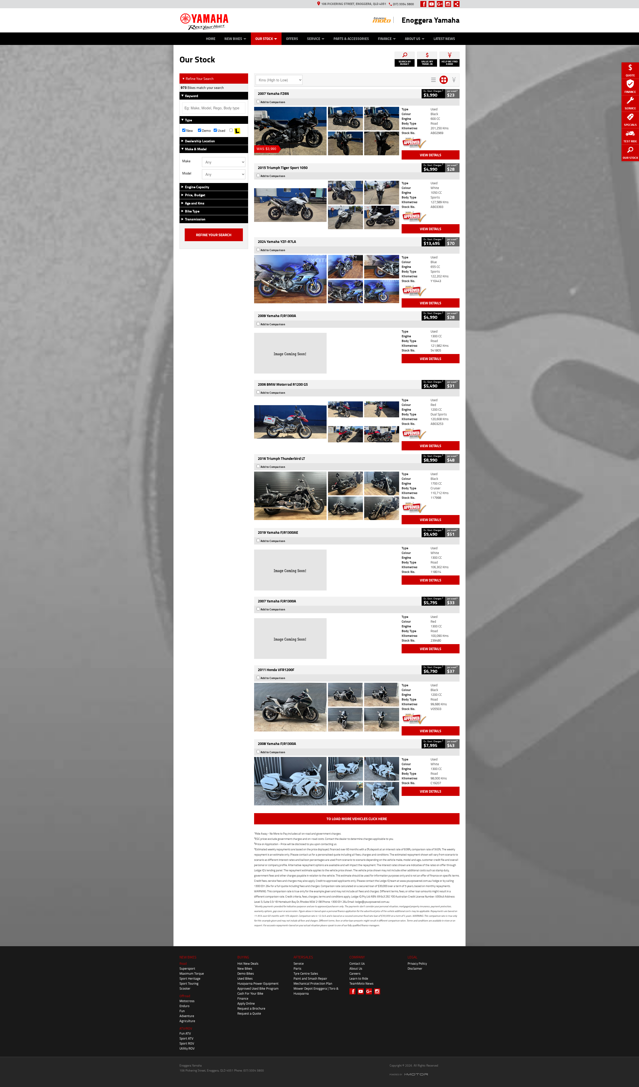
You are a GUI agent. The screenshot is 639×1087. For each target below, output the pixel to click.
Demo (206, 130)
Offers (292, 38)
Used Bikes (245, 978)
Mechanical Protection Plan (313, 983)
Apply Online (246, 1003)
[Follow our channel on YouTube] (433, 4)
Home (210, 38)
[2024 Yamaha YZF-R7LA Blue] (326, 279)
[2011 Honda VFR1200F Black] (326, 707)
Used (221, 130)
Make (186, 161)
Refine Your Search (198, 78)
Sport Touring (188, 983)
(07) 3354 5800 (403, 3)
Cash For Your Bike (250, 993)
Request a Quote (249, 1013)
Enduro (184, 1005)
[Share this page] (455, 4)
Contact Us (357, 963)
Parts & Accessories (351, 38)
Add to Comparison (273, 102)
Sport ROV (186, 1043)
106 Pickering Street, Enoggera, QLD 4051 (353, 3)
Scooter (184, 988)
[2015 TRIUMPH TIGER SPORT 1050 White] (326, 205)
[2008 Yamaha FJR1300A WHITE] (326, 781)
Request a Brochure (251, 1008)
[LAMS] (237, 130)
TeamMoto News (361, 983)
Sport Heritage (189, 978)
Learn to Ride (358, 978)
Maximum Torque (191, 973)
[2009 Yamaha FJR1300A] (326, 353)
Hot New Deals (247, 963)
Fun (182, 1010)
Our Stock (264, 38)
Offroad (184, 995)
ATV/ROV (185, 1028)
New (189, 130)
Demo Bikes (245, 973)
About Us (412, 38)
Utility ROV (187, 1048)
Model (186, 173)
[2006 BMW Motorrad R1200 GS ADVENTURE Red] (326, 422)
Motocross (186, 1000)
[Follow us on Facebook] (424, 4)
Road (183, 963)
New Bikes (233, 38)
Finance (385, 38)
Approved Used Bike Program (258, 988)
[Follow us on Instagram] (449, 4)
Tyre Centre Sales (306, 973)
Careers (354, 973)
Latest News (444, 38)
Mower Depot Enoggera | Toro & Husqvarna (316, 991)
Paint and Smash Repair (310, 978)
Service (313, 38)
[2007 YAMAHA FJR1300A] (326, 638)
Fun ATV (185, 1033)
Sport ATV (186, 1038)
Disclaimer (415, 968)
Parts (297, 968)
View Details (430, 155)
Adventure (186, 1015)
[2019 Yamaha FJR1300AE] (326, 570)
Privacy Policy (417, 963)
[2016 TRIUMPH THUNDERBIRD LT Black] (326, 496)
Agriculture (187, 1020)
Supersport (187, 968)
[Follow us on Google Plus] (441, 4)
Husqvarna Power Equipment (258, 983)
